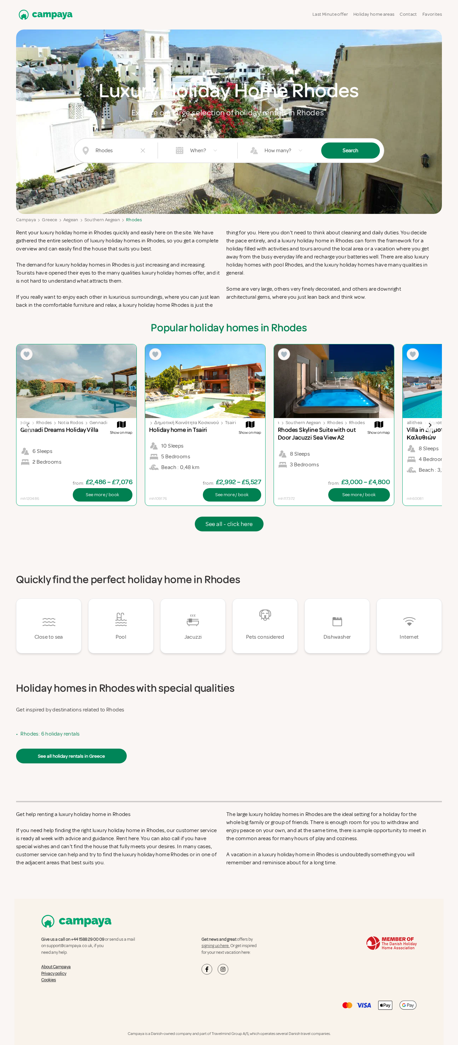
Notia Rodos (70, 422)
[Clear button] (142, 150)
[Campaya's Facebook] (207, 969)
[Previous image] (28, 425)
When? (198, 150)
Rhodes (134, 220)
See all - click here (229, 524)
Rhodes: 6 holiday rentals (49, 734)
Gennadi (98, 422)
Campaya (26, 220)
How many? (278, 150)
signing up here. (216, 945)
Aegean (70, 220)
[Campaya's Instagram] (223, 969)
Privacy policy (53, 973)
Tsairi (230, 422)
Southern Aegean (102, 220)
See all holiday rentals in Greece (71, 756)
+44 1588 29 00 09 (87, 939)
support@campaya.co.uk (69, 945)
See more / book (102, 495)
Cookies (48, 980)
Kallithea (413, 422)
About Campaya (56, 967)
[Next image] (430, 425)
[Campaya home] (44, 14)
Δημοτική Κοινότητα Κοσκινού (186, 422)
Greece (49, 220)
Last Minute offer (330, 14)
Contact (408, 14)
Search (350, 150)
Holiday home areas (373, 14)
